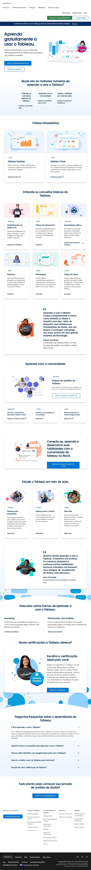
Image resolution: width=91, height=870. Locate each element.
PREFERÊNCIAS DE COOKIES (10, 865)
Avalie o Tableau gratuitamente (17, 63)
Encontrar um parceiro (65, 814)
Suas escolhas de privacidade (31, 865)
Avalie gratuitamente (13, 816)
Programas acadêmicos (50, 841)
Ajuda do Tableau (79, 824)
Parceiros (62, 810)
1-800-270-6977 (77, 13)
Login (85, 13)
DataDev (45, 829)
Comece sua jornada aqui (25, 107)
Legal (4, 862)
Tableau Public (47, 816)
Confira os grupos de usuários (65, 396)
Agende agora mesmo (55, 632)
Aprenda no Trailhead (14, 245)
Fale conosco (66, 13)
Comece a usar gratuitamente (59, 18)
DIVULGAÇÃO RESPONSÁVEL (37, 862)
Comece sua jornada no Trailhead (72, 244)
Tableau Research (33, 827)
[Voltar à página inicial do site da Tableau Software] (9, 3)
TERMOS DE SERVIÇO (13, 862)
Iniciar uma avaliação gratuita (45, 796)
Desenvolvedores (35, 857)
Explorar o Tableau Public (15, 418)
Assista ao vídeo (13, 177)
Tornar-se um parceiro (65, 817)
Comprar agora (81, 18)
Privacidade (24, 862)
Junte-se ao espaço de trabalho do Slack (63, 465)
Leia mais (39, 294)
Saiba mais (39, 418)
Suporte (77, 810)
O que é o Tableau (34, 810)
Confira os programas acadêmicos (64, 102)
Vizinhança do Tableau (50, 837)
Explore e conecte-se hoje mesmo (45, 102)
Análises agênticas (33, 814)
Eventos (45, 844)
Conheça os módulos (11, 632)
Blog (25, 857)
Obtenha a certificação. (58, 690)
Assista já (74, 24)
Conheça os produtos (14, 69)
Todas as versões (79, 827)
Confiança (18, 857)
